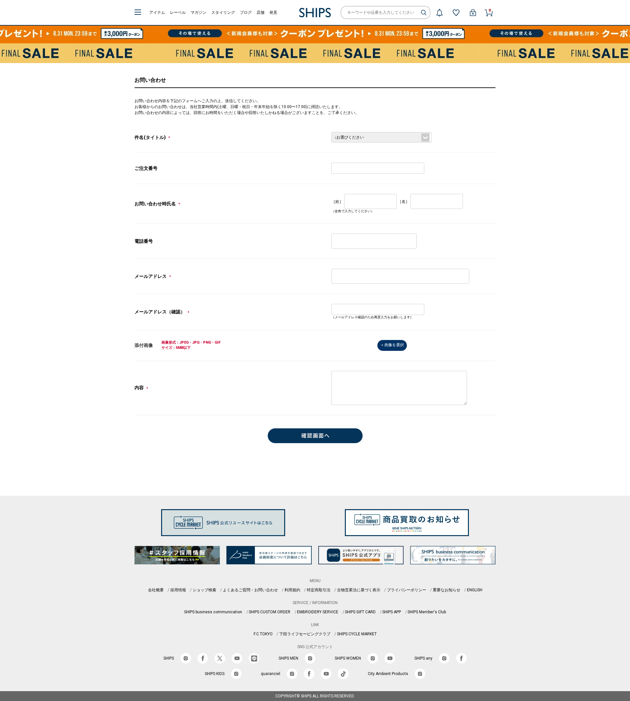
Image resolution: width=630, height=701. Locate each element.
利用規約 (292, 590)
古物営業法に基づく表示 (358, 590)
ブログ (246, 12)
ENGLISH (474, 590)
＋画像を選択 (392, 345)
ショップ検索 (204, 590)
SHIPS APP (391, 612)
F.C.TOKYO (263, 634)
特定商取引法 (318, 590)
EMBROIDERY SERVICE (317, 612)
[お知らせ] (439, 12)
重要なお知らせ (446, 590)
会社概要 (156, 590)
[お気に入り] (456, 12)
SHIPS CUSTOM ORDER (269, 612)
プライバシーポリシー (406, 590)
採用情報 (178, 590)
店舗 (260, 12)
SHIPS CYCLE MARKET (357, 634)
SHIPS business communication (213, 612)
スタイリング (223, 12)
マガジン (198, 12)
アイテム (157, 12)
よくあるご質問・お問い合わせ (250, 590)
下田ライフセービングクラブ (304, 634)
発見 (273, 12)
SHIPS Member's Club (427, 612)
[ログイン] (473, 12)
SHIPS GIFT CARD (360, 612)
